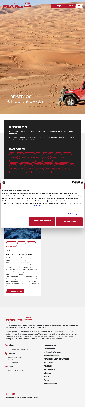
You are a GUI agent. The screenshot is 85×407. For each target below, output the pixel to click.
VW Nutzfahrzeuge (61, 164)
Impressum (52, 206)
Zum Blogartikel (15, 291)
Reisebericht (29, 153)
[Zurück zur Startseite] (17, 5)
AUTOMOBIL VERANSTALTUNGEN (56, 359)
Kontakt (47, 376)
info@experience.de (16, 370)
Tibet (44, 153)
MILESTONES (48, 362)
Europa (30, 157)
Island (39, 161)
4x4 (33, 161)
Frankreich (67, 153)
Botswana (54, 157)
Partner (47, 380)
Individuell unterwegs (52, 352)
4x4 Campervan (15, 172)
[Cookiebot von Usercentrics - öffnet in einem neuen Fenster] (73, 182)
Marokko (19, 153)
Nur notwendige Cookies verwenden (42, 221)
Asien (38, 153)
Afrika (51, 153)
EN (79, 6)
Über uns (47, 373)
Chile (11, 168)
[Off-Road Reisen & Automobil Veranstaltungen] (19, 320)
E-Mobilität (49, 164)
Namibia (45, 157)
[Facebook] (9, 394)
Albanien (13, 164)
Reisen (38, 157)
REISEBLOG (48, 366)
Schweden (40, 168)
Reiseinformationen (51, 355)
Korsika (58, 153)
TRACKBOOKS (49, 369)
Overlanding (38, 164)
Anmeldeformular (50, 383)
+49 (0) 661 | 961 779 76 (64, 6)
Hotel (20, 164)
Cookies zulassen (69, 221)
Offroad (22, 157)
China (12, 153)
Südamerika (14, 161)
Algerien (48, 168)
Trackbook (13, 157)
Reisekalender (49, 349)
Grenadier (29, 164)
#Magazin (26, 172)
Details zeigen (73, 214)
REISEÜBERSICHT (50, 345)
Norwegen (30, 168)
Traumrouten (64, 161)
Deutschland (25, 161)
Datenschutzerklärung (36, 206)
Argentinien (20, 168)
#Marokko (36, 172)
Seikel (72, 164)
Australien (58, 168)
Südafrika (63, 157)
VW (56, 161)
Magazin (66, 168)
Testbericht (48, 161)
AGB (35, 397)
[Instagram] (14, 394)
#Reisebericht (46, 172)
